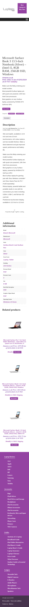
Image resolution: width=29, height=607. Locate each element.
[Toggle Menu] (27, 19)
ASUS (9, 467)
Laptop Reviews (9, 457)
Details (14, 82)
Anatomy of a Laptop (15, 537)
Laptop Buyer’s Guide (15, 548)
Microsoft (11, 113)
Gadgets (7, 570)
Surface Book (20, 113)
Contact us (5, 604)
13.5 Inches (7, 266)
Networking (11, 518)
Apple (9, 464)
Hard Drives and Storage (16, 499)
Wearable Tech (12, 574)
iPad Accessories (13, 505)
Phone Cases (12, 521)
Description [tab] (7, 118)
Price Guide (11, 556)
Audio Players (12, 583)
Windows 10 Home (10, 302)
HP (9, 472)
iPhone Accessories (14, 507)
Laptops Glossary (13, 553)
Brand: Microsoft (9, 233)
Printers (10, 524)
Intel (4, 272)
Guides (6, 532)
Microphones (12, 585)
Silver (5, 254)
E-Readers (11, 580)
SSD (4, 290)
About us (11, 604)
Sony (9, 481)
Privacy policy (6, 601)
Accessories (8, 489)
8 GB (5, 284)
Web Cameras (12, 527)
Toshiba (10, 483)
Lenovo (10, 475)
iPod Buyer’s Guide (14, 545)
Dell (9, 469)
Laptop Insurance (13, 551)
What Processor (13, 559)
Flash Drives (12, 496)
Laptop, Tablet (8, 260)
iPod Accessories (13, 510)
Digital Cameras (13, 577)
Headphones (12, 502)
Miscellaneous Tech (14, 588)
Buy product (6, 108)
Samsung (11, 478)
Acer (9, 461)
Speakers (11, 591)
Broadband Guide (13, 539)
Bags (9, 493)
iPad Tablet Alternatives (16, 542)
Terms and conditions (16, 601)
